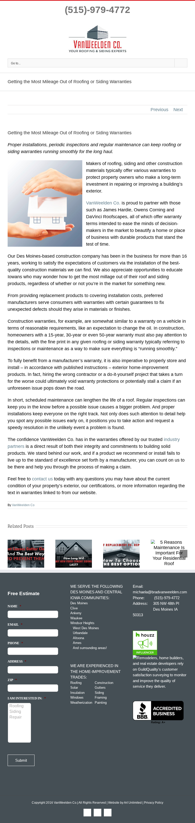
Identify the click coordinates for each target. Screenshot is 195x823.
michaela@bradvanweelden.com (160, 592)
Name (14, 606)
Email (15, 624)
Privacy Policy (153, 802)
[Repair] (20, 717)
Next (178, 109)
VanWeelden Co (23, 505)
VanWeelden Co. (103, 202)
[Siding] (20, 711)
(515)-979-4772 (97, 10)
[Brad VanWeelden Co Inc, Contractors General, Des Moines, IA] (158, 712)
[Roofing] (20, 706)
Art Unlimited (133, 802)
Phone (15, 643)
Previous (159, 109)
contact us (42, 478)
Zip (12, 680)
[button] (11, 553)
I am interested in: (27, 698)
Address (17, 661)
